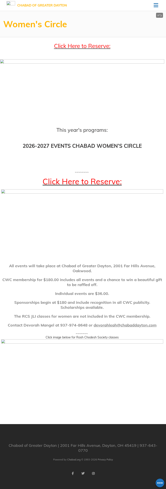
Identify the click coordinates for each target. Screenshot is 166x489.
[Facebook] (73, 473)
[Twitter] (83, 473)
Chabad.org (74, 459)
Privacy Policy (105, 459)
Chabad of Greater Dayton (42, 5)
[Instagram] (93, 473)
